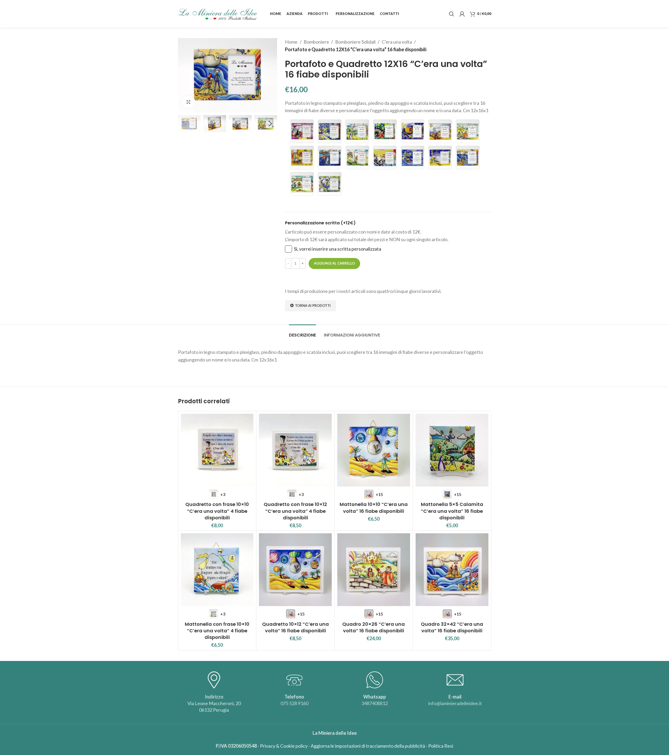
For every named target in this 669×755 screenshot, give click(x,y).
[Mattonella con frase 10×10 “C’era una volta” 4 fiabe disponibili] (217, 569)
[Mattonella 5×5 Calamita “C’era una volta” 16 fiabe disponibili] (452, 450)
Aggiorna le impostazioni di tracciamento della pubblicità (368, 746)
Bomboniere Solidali (355, 42)
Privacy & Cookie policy (284, 746)
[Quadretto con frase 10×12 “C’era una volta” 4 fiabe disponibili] (295, 450)
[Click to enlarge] (188, 101)
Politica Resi (440, 746)
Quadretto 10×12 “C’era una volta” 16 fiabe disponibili (295, 627)
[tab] (302, 332)
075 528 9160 (294, 703)
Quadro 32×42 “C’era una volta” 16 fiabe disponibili (452, 627)
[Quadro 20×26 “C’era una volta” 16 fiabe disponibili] (373, 569)
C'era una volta (397, 42)
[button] (184, 123)
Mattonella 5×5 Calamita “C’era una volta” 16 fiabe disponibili (452, 511)
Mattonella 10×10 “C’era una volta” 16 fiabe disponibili (374, 507)
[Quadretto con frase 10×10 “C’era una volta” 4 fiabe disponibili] (217, 450)
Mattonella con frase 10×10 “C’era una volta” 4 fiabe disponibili (217, 630)
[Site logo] (217, 13)
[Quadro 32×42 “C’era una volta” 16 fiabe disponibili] (452, 569)
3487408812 (374, 703)
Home (291, 42)
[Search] (451, 14)
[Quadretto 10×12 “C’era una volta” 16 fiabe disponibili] (295, 569)
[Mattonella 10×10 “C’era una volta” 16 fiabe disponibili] (373, 450)
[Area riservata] (462, 14)
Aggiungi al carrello (334, 263)
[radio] (302, 131)
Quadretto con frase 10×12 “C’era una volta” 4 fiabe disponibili (295, 511)
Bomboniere (316, 42)
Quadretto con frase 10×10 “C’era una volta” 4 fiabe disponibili (217, 511)
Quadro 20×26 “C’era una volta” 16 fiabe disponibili (373, 627)
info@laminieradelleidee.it (455, 703)
